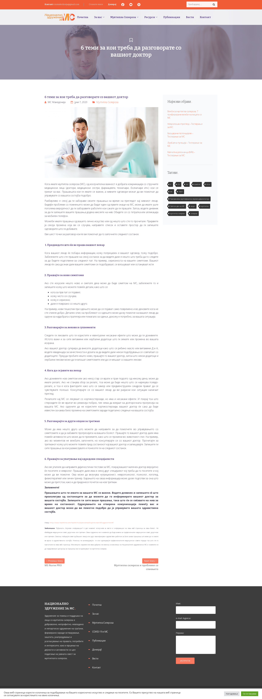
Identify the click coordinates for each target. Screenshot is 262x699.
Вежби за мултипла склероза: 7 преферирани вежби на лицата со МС (184, 114)
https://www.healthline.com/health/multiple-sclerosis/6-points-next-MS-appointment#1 (82, 523)
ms (187, 184)
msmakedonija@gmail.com (66, 4)
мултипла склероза (177, 213)
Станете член (96, 4)
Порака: (180, 632)
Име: (178, 603)
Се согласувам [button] (249, 693)
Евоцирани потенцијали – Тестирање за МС (180, 135)
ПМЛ (181, 191)
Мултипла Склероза (107, 102)
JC (170, 184)
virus (208, 184)
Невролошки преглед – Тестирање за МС (184, 125)
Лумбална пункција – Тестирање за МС (184, 144)
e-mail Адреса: (183, 618)
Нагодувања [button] (232, 693)
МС (171, 191)
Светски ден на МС (177, 206)
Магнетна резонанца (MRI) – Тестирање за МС (181, 154)
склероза (194, 213)
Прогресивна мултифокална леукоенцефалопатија (189, 199)
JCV (179, 184)
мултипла (205, 206)
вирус (193, 206)
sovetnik (197, 184)
